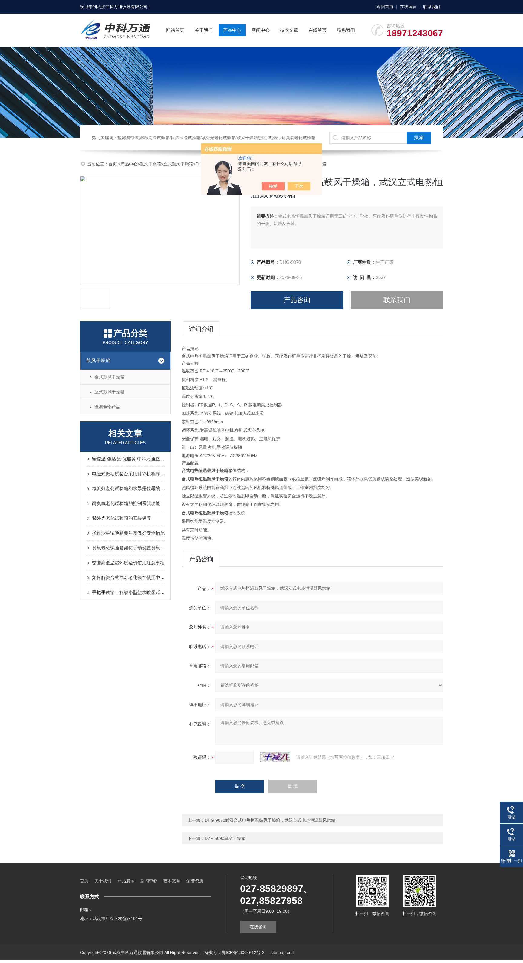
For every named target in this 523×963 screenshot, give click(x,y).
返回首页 (385, 6)
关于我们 (204, 30)
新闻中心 (261, 30)
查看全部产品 (107, 406)
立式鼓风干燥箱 (178, 164)
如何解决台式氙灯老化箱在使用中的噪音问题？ (128, 577)
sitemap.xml (282, 952)
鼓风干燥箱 (150, 164)
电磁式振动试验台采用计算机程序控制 (128, 473)
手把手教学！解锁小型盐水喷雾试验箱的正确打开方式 (128, 592)
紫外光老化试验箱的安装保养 (121, 518)
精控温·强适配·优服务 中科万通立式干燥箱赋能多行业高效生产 (128, 458)
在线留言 (408, 6)
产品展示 (125, 880)
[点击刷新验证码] (275, 757)
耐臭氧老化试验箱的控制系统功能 (126, 503)
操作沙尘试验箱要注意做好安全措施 (128, 533)
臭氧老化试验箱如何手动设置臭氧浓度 (128, 547)
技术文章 (289, 30)
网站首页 (175, 30)
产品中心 (232, 30)
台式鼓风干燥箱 (109, 377)
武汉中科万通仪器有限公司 (122, 6)
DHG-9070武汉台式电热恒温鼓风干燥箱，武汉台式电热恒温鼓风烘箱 (270, 820)
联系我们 (431, 6)
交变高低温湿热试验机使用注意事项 (128, 562)
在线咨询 (258, 926)
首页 (113, 164)
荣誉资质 (194, 880)
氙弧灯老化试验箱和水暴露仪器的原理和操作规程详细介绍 (128, 488)
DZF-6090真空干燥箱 (225, 838)
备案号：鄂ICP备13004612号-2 (235, 952)
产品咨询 (297, 300)
